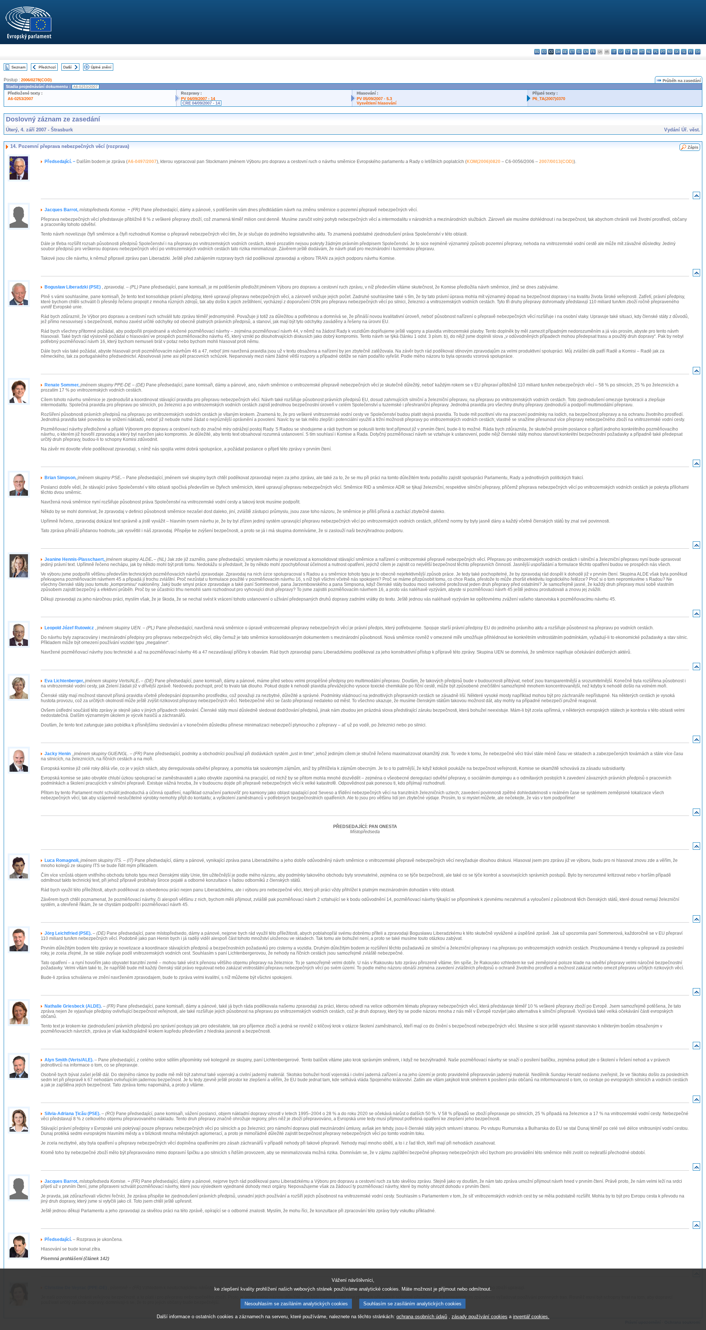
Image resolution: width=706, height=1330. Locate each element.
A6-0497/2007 (142, 161)
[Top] (696, 197)
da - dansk (558, 51)
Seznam (18, 67)
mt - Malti (642, 51)
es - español (544, 51)
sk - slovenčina (677, 51)
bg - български (537, 51)
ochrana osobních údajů (421, 1316)
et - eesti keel (572, 51)
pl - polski (656, 51)
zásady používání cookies (479, 1316)
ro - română (670, 51)
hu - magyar (635, 51)
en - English (586, 51)
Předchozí (47, 67)
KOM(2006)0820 (483, 161)
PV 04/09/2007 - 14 (198, 98)
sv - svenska (697, 51)
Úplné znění (101, 67)
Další (67, 67)
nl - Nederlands (649, 51)
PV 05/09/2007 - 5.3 (374, 98)
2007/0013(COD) (556, 161)
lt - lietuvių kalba (628, 51)
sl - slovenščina (684, 51)
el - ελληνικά (579, 51)
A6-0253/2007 (20, 98)
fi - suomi (690, 51)
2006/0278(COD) (36, 80)
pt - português (663, 51)
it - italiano (614, 51)
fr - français (593, 51)
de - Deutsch (565, 51)
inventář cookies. (531, 1316)
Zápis (693, 147)
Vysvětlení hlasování (376, 103)
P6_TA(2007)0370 (548, 98)
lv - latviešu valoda (621, 51)
